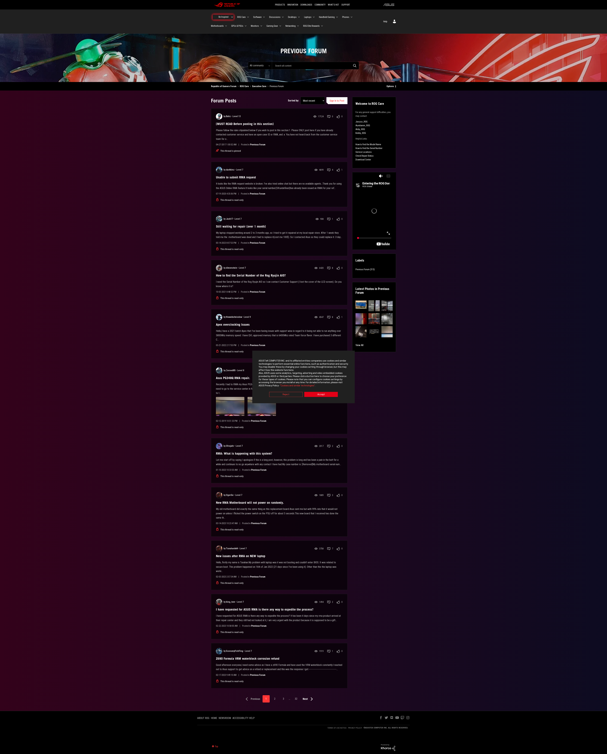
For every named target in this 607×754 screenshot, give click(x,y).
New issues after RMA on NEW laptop (240, 556)
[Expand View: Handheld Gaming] (337, 17)
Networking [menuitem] (290, 26)
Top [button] (216, 746)
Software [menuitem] (257, 17)
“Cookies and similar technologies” (297, 385)
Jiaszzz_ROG (362, 121)
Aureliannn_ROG (363, 125)
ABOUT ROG (203, 718)
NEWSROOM (225, 718)
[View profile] (219, 116)
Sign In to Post (337, 100)
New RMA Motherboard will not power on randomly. (250, 503)
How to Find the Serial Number (369, 148)
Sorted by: (293, 100)
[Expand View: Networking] (298, 26)
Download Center (363, 159)
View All (359, 345)
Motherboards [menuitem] (217, 26)
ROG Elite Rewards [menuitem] (311, 26)
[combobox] (315, 65)
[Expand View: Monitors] (261, 26)
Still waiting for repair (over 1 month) (241, 226)
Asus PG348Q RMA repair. (233, 378)
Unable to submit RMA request (236, 177)
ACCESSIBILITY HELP (244, 718)
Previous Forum (257, 144)
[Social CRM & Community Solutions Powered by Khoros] (388, 747)
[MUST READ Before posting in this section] (245, 124)
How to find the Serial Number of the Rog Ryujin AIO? (251, 275)
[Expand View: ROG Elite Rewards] (322, 26)
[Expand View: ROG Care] (248, 17)
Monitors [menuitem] (255, 26)
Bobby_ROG (361, 133)
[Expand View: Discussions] (282, 17)
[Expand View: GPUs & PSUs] (245, 26)
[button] (361, 305)
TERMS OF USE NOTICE (336, 728)
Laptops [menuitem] (307, 17)
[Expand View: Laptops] (313, 17)
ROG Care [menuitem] (241, 17)
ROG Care (244, 86)
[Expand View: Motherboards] (226, 26)
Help (385, 21)
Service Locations (364, 152)
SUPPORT (345, 4)
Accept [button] (321, 394)
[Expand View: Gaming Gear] (280, 26)
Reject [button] (286, 394)
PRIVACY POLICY (355, 728)
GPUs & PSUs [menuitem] (237, 26)
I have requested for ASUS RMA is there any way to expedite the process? (264, 609)
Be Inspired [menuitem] (223, 17)
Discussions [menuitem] (274, 17)
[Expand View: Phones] (351, 17)
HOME (214, 718)
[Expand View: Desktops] (298, 17)
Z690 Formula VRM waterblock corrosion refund (247, 658)
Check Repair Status (365, 156)
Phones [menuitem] (345, 17)
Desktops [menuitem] (292, 17)
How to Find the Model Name (368, 144)
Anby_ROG (360, 129)
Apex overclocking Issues (233, 324)
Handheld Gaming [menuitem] (327, 17)
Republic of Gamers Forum (223, 86)
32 (296, 698)
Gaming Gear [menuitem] (272, 26)
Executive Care (259, 86)
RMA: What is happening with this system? (244, 453)
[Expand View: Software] (264, 17)
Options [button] (390, 86)
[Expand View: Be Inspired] (232, 17)
